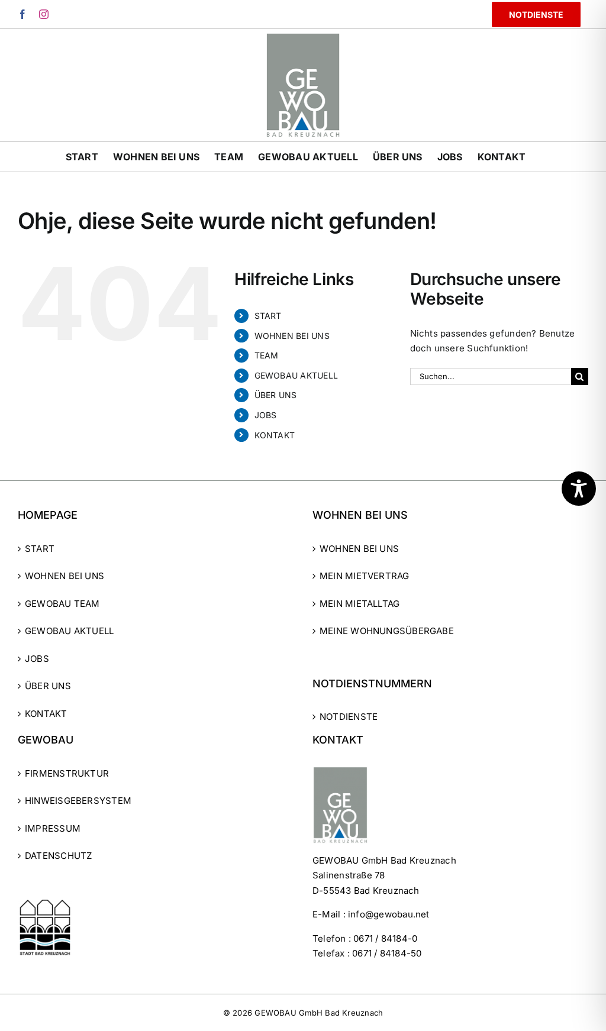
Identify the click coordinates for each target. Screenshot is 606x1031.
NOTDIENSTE (349, 716)
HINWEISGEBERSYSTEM (78, 800)
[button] (26, 1005)
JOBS (265, 415)
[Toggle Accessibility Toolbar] (578, 488)
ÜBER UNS (275, 395)
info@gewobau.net (389, 914)
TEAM (266, 355)
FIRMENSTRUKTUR (67, 773)
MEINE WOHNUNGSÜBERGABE (387, 630)
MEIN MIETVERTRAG (365, 575)
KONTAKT (274, 435)
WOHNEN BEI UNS (292, 336)
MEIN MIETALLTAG (359, 603)
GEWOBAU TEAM (62, 603)
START (268, 316)
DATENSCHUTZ (58, 855)
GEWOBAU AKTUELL (296, 375)
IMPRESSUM (52, 828)
